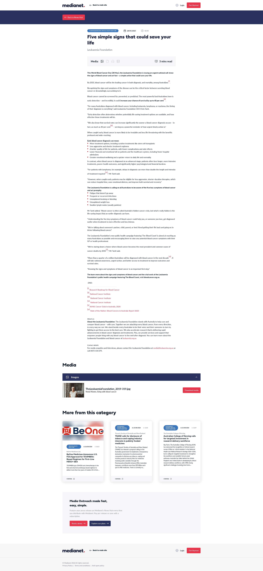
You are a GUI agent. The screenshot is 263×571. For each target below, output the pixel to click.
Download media (191, 390)
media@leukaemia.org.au (163, 348)
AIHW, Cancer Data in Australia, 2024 (105, 306)
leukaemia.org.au (129, 338)
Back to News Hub (75, 17)
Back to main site (100, 5)
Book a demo (77, 523)
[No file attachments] (107, 61)
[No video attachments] (118, 61)
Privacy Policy (67, 565)
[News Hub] (73, 5)
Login (182, 5)
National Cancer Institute (100, 294)
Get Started (193, 5)
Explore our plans (99, 523)
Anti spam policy (98, 565)
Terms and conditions (82, 565)
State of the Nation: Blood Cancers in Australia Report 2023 (114, 310)
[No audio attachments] (112, 61)
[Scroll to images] (102, 61)
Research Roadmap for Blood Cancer (104, 289)
